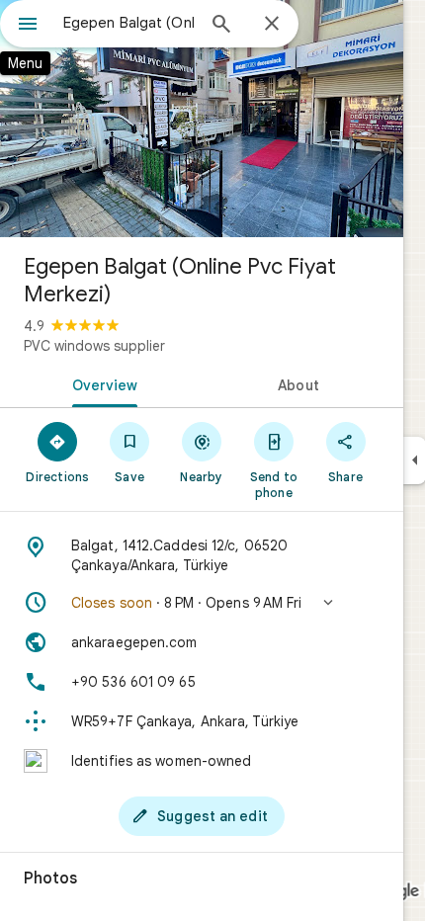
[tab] (101, 383)
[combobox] (128, 23)
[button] (201, 603)
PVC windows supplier (94, 346)
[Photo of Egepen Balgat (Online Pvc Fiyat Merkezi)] (201, 118)
